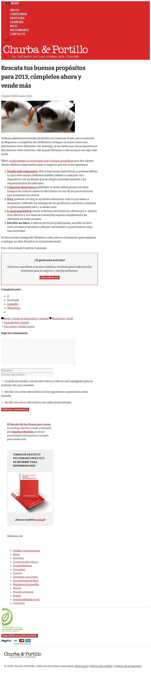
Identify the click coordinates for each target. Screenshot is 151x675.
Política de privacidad (128, 666)
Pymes (17, 595)
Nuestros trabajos (23, 592)
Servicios (17, 18)
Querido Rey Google (16, 322)
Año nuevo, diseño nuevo (19, 326)
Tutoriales (19, 603)
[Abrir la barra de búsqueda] (6, 40)
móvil (69, 318)
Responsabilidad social (26, 599)
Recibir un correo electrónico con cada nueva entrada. (38, 402)
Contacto (17, 33)
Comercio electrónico (25, 318)
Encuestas (19, 569)
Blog (13, 26)
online (40, 519)
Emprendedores (22, 565)
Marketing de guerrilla (26, 584)
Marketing (58, 318)
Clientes (16, 22)
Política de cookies (101, 666)
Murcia (17, 588)
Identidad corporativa (25, 577)
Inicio (14, 10)
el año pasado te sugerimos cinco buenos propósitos (41, 160)
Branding (18, 558)
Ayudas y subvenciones (26, 550)
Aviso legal (81, 666)
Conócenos (18, 14)
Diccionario (19, 29)
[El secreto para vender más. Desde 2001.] (22, 659)
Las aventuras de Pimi (25, 580)
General (44, 318)
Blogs (7, 318)
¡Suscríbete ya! (49, 277)
